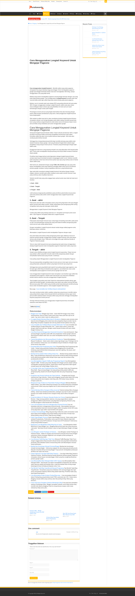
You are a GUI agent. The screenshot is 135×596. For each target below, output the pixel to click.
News (34, 13)
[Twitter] (91, 1)
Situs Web (32, 572)
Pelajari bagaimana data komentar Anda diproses (62, 582)
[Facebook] (90, 1)
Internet (53, 13)
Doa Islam (87, 13)
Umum (93, 13)
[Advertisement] (54, 76)
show (37, 306)
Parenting (79, 13)
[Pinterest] (93, 1)
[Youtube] (94, 1)
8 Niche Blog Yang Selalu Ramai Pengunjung (52, 518)
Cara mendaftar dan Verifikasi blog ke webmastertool (51, 289)
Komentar (32, 548)
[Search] (106, 1)
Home (30, 13)
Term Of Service (36, 1)
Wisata (72, 13)
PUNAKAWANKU (103, 593)
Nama (31, 562)
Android (66, 13)
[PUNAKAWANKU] (36, 7)
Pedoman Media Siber (45, 1)
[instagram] (96, 1)
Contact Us (65, 1)
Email (31, 567)
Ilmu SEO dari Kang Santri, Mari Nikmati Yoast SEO (69, 514)
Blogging (47, 13)
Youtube (40, 13)
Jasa (30, 1)
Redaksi (53, 1)
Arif (37, 532)
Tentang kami (59, 1)
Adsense (60, 13)
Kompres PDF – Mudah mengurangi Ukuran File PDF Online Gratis (55, 18)
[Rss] (88, 1)
